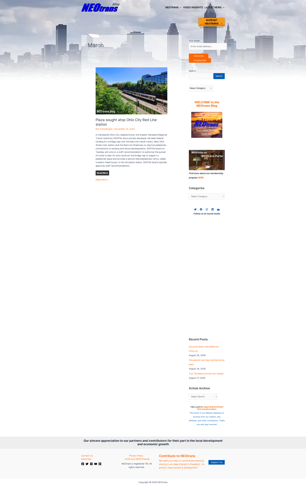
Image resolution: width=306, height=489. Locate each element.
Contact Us (87, 455)
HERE (201, 177)
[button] (180, 7)
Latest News (213, 7)
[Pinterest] (99, 463)
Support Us (216, 462)
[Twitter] (87, 463)
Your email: (194, 40)
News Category (198, 88)
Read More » (102, 180)
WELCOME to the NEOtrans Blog (206, 104)
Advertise (86, 459)
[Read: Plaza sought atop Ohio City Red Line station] (131, 90)
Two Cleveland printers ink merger (206, 373)
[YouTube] (95, 463)
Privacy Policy (136, 455)
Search (192, 71)
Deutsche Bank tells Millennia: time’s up (204, 348)
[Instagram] (91, 463)
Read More (102, 173)
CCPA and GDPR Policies (137, 459)
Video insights (193, 7)
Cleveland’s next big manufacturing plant (206, 362)
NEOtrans (172, 7)
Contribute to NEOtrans (177, 456)
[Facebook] (82, 463)
